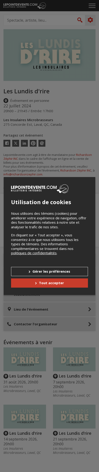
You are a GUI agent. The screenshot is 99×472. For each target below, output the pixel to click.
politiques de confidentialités (34, 253)
